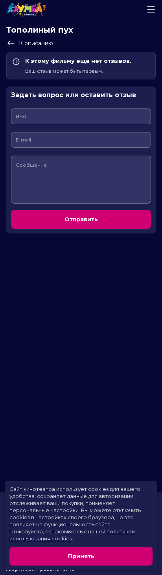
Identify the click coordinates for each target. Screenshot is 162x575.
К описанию (36, 43)
